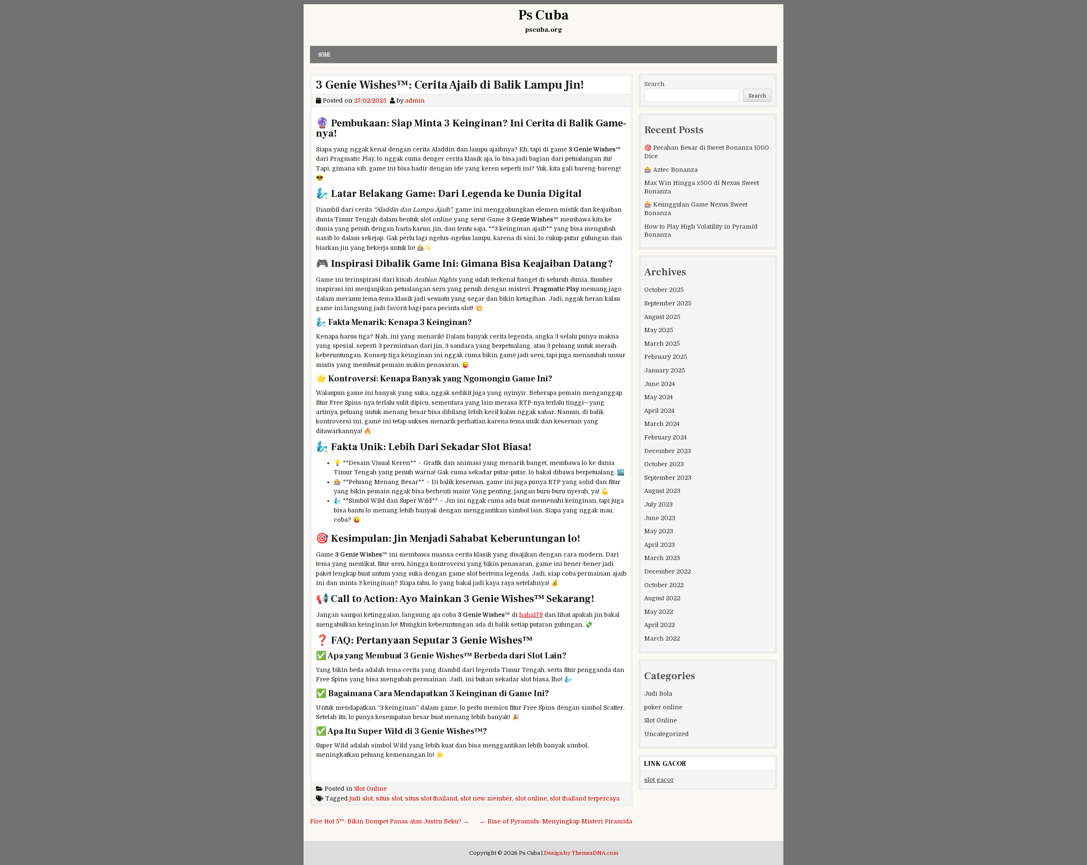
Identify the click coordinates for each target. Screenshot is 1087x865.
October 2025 (664, 289)
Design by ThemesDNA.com (581, 853)
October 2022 (664, 585)
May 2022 (658, 611)
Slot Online (370, 788)
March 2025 (662, 343)
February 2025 (665, 356)
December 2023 (667, 451)
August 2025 (662, 317)
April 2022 (659, 624)
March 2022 (662, 638)
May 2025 (658, 330)
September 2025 (667, 303)
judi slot (361, 798)
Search (654, 84)
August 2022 (662, 598)
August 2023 (662, 490)
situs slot (389, 798)
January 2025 (664, 370)
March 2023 (662, 557)
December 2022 (667, 571)
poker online (663, 707)
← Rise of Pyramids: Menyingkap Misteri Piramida (556, 821)
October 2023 (664, 464)
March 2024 (661, 423)
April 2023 (659, 544)
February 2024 (665, 437)
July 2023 (658, 504)
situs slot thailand (431, 798)
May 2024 (658, 397)
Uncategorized (666, 734)
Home (324, 54)
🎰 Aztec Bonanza (671, 169)
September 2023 (667, 477)
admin (415, 100)
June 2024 (659, 384)
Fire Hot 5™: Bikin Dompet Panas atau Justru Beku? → (389, 821)
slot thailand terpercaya (585, 798)
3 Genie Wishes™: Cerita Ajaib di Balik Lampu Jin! (450, 84)
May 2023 (658, 531)
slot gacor (659, 779)
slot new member (486, 798)
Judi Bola (658, 693)
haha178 (531, 614)
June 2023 (659, 518)
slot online (531, 798)
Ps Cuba (543, 15)
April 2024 (659, 410)
